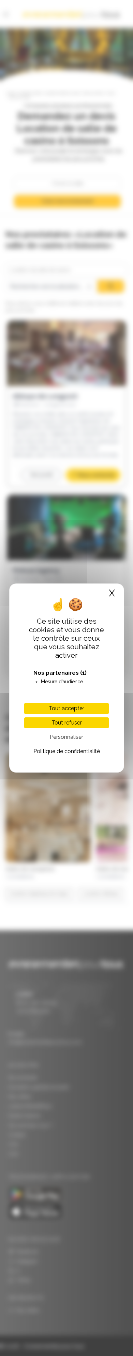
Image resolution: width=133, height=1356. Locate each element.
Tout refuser (66, 722)
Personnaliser (66, 737)
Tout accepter (66, 708)
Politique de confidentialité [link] (66, 751)
